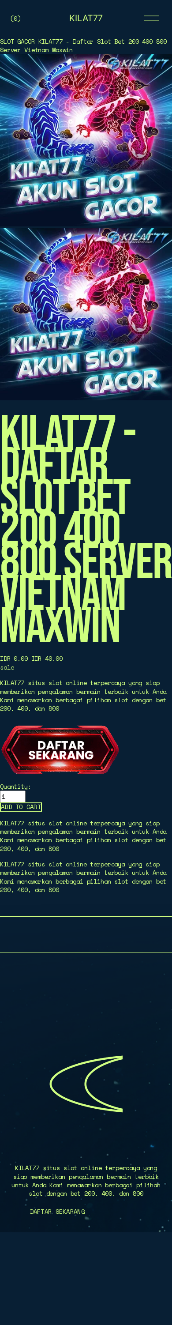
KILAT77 (86, 18)
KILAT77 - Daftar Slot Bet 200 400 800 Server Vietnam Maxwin (83, 45)
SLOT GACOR (17, 41)
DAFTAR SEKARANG (57, 1211)
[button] (21, 807)
